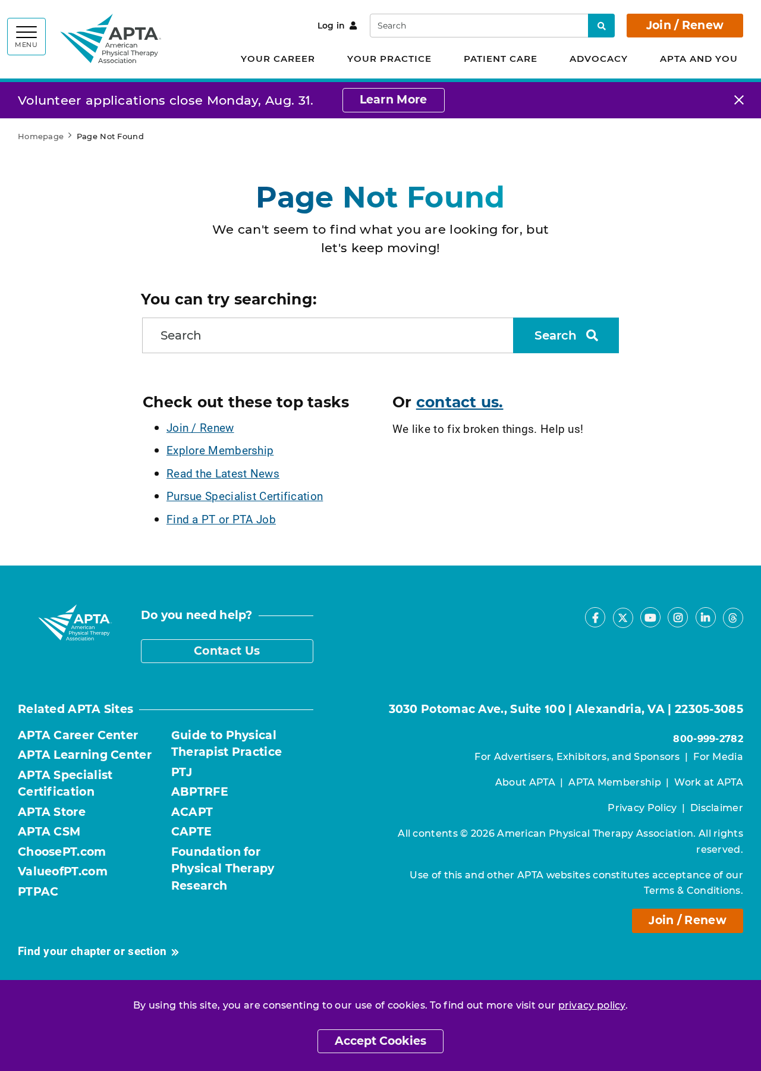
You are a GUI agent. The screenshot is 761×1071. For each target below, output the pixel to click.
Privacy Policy (642, 808)
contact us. (460, 402)
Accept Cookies (380, 1041)
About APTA (525, 782)
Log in (331, 25)
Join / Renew (685, 25)
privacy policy (591, 1005)
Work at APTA (708, 782)
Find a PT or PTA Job (221, 518)
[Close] (739, 100)
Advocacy (599, 58)
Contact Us (227, 651)
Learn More (393, 99)
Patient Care (500, 58)
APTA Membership (614, 782)
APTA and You (699, 58)
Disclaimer (716, 808)
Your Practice (389, 58)
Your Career (278, 58)
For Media (718, 756)
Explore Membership (219, 449)
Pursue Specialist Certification (244, 495)
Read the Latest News (222, 473)
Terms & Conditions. (693, 890)
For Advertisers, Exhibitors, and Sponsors (577, 756)
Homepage (41, 136)
